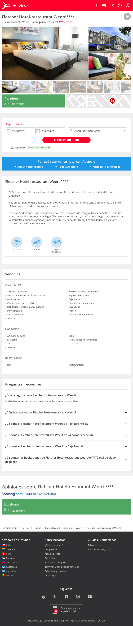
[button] (127, 17)
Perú (8, 553)
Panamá (10, 558)
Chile (8, 545)
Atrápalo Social (52, 549)
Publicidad (50, 558)
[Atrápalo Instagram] (78, 597)
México (10, 575)
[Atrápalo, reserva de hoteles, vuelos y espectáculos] (6, 5)
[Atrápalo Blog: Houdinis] (43, 596)
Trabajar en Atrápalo (55, 562)
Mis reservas (94, 545)
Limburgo (67, 527)
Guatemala (11, 566)
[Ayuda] (120, 5)
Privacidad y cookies (55, 571)
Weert (79, 527)
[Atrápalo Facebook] (67, 597)
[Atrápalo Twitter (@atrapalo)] (55, 597)
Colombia (11, 549)
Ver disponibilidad (66, 140)
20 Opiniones (17, 103)
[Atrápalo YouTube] (90, 597)
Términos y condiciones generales (62, 566)
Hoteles (25, 527)
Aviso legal (50, 575)
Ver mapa (66, 22)
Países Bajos (51, 527)
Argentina (11, 571)
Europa (37, 527)
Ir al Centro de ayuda (99, 549)
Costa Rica (11, 562)
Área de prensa (52, 553)
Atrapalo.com (10, 527)
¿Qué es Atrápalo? (54, 545)
